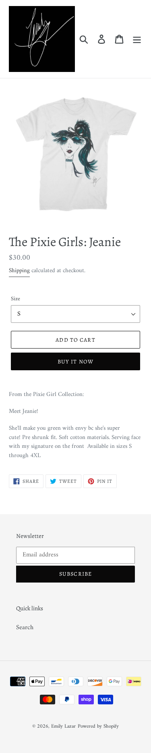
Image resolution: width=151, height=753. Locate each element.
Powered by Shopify (98, 726)
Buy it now (75, 361)
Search (24, 627)
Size (15, 299)
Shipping (19, 270)
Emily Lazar (63, 726)
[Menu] (137, 39)
